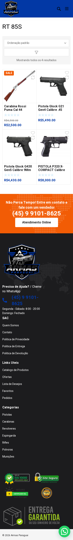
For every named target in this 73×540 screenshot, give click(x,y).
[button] (64, 531)
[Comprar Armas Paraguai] (11, 8)
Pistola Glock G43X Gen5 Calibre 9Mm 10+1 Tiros (18, 170)
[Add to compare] (33, 77)
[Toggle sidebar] (36, 52)
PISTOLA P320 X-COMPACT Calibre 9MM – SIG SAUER (51, 170)
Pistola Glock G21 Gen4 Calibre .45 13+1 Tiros (51, 110)
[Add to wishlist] (33, 73)
